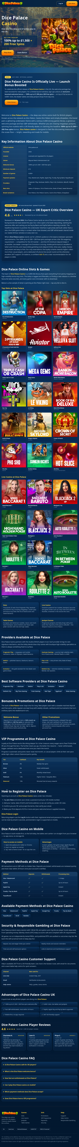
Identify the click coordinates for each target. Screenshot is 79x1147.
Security (43, 1123)
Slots (22, 1116)
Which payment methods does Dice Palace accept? (24, 1092)
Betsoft (61, 686)
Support (63, 1116)
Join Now (72, 3)
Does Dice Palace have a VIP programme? (20, 1098)
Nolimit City (7, 691)
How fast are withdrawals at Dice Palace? (21, 1078)
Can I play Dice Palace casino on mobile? (20, 1085)
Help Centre (64, 1118)
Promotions (44, 1116)
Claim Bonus (22, 52)
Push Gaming (35, 691)
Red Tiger (48, 691)
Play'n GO (40, 686)
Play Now (7, 52)
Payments (44, 1120)
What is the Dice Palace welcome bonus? (20, 1071)
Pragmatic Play (8, 686)
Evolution (51, 686)
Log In (61, 3)
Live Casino (25, 1118)
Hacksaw (21, 686)
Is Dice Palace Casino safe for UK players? (20, 1065)
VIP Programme (46, 1118)
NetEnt (30, 686)
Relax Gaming (70, 691)
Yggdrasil (58, 691)
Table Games (25, 1123)
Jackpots (24, 1120)
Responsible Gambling (68, 1120)
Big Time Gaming (21, 691)
